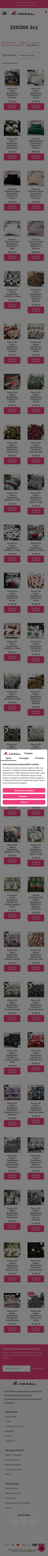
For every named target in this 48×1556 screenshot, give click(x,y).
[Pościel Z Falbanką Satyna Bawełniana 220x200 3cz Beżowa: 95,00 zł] (35, 240)
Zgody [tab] (8, 758)
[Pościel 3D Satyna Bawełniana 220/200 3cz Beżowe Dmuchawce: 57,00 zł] (35, 1158)
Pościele (36, 42)
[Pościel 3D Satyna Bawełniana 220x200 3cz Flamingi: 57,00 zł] (12, 89)
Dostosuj (23, 796)
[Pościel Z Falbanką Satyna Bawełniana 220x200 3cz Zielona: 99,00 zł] (35, 140)
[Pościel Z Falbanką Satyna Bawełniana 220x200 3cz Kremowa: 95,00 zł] (35, 190)
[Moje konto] (40, 13)
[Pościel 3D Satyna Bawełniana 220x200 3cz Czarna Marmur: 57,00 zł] (35, 1262)
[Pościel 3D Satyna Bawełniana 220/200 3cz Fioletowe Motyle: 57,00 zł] (12, 951)
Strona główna (8, 42)
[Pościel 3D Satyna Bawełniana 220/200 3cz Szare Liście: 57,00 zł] (12, 745)
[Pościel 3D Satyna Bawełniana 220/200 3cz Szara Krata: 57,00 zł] (12, 1209)
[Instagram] (24, 1522)
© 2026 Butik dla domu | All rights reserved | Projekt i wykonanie (24, 1550)
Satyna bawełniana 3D (12, 45)
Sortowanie (9, 55)
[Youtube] (33, 1522)
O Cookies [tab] (39, 758)
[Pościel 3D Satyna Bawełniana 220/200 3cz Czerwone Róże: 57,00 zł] (35, 951)
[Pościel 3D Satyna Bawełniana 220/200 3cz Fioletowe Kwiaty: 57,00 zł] (35, 1104)
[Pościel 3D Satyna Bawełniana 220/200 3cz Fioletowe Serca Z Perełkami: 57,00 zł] (12, 1105)
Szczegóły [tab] (24, 758)
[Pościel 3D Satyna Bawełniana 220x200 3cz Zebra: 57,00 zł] (35, 1312)
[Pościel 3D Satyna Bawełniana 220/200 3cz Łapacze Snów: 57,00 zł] (35, 494)
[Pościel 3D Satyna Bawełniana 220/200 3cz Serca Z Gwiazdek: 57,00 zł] (35, 1210)
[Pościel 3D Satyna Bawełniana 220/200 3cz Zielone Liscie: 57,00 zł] (12, 1262)
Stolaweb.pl (31, 1551)
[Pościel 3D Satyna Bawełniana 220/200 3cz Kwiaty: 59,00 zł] (35, 745)
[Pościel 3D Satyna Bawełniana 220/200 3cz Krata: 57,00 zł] (12, 289)
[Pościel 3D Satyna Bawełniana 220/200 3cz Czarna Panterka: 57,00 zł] (35, 1001)
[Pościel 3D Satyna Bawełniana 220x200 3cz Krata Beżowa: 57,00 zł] (12, 1312)
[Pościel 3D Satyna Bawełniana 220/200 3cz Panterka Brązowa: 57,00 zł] (35, 292)
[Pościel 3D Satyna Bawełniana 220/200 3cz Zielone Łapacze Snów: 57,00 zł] (12, 897)
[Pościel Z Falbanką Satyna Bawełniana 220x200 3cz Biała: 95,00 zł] (12, 240)
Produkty (23, 42)
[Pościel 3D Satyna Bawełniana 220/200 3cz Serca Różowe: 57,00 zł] (35, 444)
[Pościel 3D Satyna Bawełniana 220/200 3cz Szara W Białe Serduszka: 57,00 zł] (12, 1158)
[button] (4, 13)
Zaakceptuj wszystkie (24, 790)
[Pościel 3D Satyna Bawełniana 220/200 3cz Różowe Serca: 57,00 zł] (35, 1052)
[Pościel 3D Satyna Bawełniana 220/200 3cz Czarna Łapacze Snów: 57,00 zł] (12, 1053)
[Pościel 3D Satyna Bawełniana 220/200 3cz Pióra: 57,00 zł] (12, 845)
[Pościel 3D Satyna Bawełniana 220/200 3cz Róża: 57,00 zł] (35, 543)
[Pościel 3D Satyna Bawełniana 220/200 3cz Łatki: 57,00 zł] (12, 543)
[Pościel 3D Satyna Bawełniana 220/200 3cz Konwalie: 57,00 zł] (35, 642)
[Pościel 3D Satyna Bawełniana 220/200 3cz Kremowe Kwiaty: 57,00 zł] (12, 1001)
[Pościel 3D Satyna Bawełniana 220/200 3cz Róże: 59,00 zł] (12, 641)
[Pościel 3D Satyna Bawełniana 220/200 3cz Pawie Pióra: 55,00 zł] (12, 444)
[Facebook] (15, 1522)
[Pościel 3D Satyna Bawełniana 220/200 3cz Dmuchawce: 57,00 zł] (12, 140)
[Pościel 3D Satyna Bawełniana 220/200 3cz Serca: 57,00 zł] (35, 592)
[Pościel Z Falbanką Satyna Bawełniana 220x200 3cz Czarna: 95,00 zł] (12, 190)
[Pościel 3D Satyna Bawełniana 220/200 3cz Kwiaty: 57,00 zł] (35, 89)
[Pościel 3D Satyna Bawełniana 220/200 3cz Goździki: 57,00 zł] (12, 343)
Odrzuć (24, 802)
